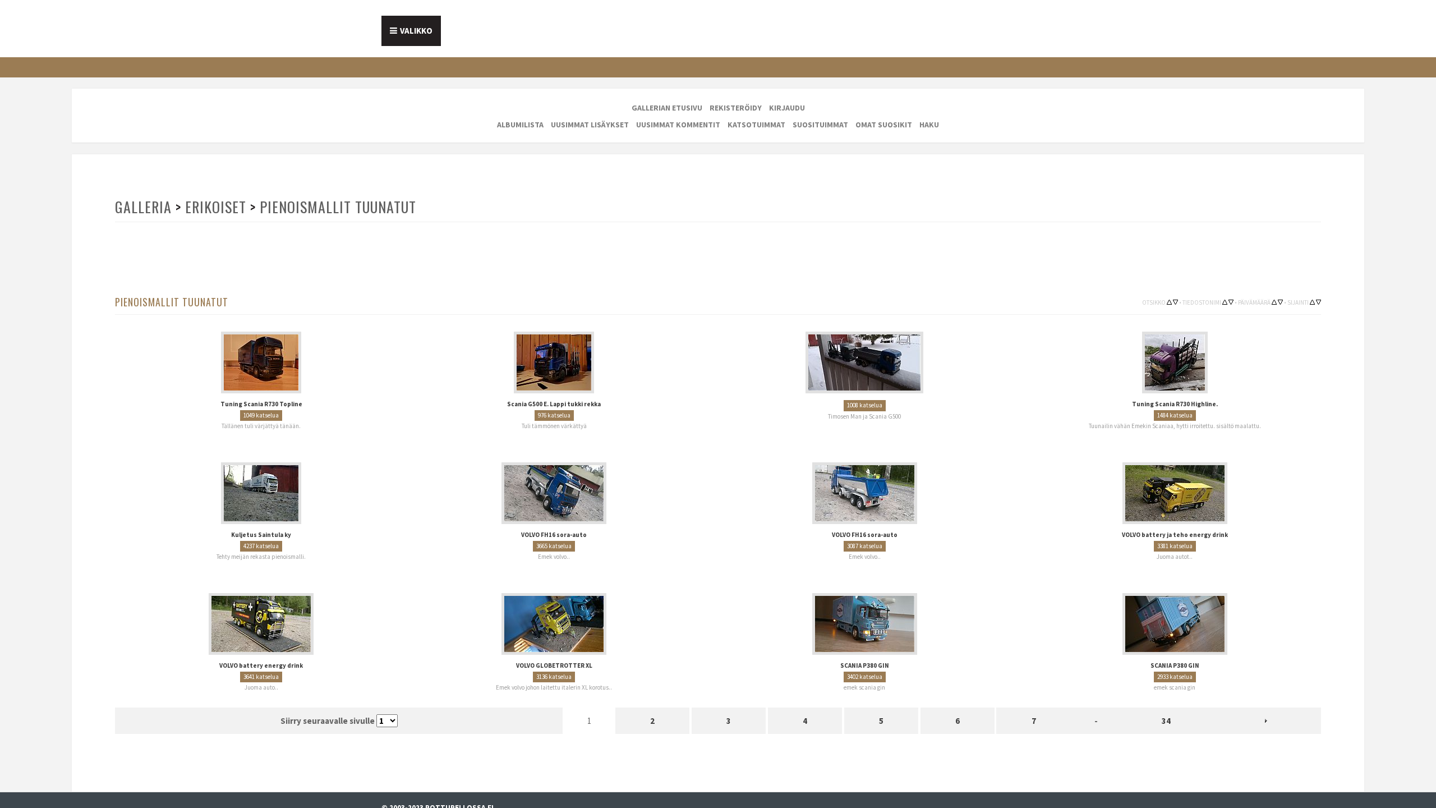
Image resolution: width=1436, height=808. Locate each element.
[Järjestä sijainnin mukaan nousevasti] (1312, 301)
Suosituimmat (820, 125)
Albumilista (520, 125)
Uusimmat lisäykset (590, 125)
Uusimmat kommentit (678, 125)
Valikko (416, 30)
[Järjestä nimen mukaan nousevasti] (1224, 301)
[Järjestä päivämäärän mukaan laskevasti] (1280, 301)
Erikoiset (214, 206)
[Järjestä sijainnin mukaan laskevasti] (1318, 301)
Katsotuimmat (756, 125)
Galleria (143, 206)
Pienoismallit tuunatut (334, 206)
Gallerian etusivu (667, 108)
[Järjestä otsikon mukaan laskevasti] (1175, 301)
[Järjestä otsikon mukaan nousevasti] (1169, 301)
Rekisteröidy (736, 108)
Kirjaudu (787, 108)
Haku (929, 125)
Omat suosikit (883, 125)
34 (1166, 713)
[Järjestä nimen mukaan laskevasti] (1231, 301)
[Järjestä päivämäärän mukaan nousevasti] (1274, 301)
